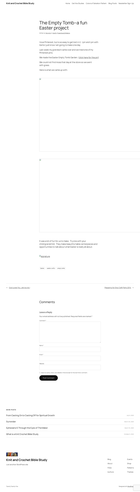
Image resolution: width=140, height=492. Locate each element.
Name (41, 345)
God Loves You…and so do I (19, 287)
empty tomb (61, 268)
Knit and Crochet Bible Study (20, 3)
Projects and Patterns (63, 33)
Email (41, 354)
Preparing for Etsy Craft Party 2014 (118, 287)
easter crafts (51, 268)
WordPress (130, 486)
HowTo (55, 33)
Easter (42, 268)
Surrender (11, 421)
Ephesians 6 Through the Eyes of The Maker (27, 428)
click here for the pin (88, 57)
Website (41, 363)
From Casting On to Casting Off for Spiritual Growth (30, 415)
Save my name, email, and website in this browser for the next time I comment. (64, 373)
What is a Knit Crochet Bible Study (22, 434)
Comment (42, 320)
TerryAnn (48, 33)
